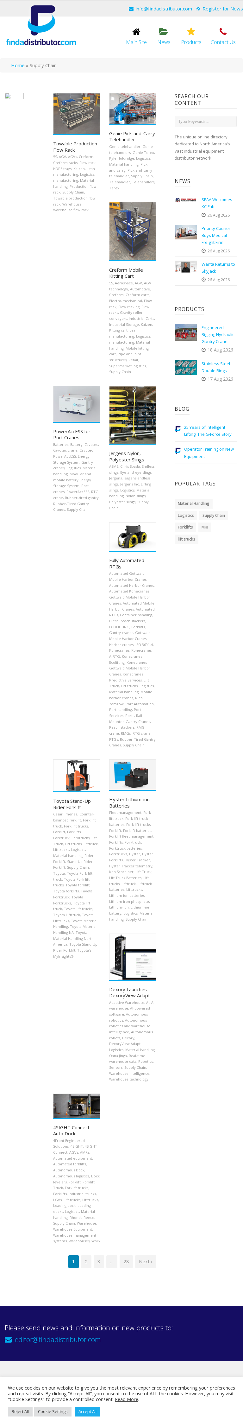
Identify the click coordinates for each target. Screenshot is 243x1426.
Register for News (222, 8)
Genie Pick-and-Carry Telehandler (132, 136)
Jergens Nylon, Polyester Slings (126, 456)
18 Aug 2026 (220, 350)
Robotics (145, 1061)
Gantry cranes (121, 632)
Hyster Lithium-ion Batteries (129, 802)
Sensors (115, 1067)
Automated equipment (72, 1158)
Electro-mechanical (125, 300)
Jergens (115, 478)
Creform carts (137, 294)
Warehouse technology (128, 1079)
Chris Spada (130, 466)
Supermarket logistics (127, 366)
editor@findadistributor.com (58, 1339)
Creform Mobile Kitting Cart (126, 273)
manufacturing (65, 180)
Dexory (128, 1038)
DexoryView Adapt (124, 1043)
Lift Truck (143, 871)
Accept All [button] (87, 1411)
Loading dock (64, 1205)
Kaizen (79, 168)
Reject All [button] (20, 1411)
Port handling (120, 709)
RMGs (126, 733)
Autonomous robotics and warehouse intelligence (129, 1026)
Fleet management (125, 812)
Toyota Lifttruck (66, 914)
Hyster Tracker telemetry (131, 866)
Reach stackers (121, 727)
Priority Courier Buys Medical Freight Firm (216, 235)
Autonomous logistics (71, 1176)
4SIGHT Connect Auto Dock (71, 1130)
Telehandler (119, 182)
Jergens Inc (129, 484)
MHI (205, 527)
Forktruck (61, 837)
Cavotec (91, 444)
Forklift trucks (76, 1187)
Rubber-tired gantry (82, 497)
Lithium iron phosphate (129, 901)
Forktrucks (81, 837)
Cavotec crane (65, 450)
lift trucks (186, 539)
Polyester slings (122, 501)
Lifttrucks (61, 849)
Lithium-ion (119, 907)
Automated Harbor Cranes (131, 585)
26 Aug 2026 (219, 215)
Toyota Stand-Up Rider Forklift (72, 804)
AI (147, 1002)
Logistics (87, 174)
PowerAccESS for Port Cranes (71, 434)
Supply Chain (73, 192)
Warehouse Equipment (72, 1229)
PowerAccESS (77, 491)
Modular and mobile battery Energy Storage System (72, 480)
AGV (62, 156)
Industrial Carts (141, 318)
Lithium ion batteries (127, 895)
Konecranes (119, 650)
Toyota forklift (77, 885)
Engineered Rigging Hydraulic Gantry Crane (218, 334)
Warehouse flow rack (71, 209)
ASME (113, 466)
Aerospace (124, 283)
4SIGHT (77, 1146)
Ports (129, 715)
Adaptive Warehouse (126, 1002)
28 (126, 1261)
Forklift (59, 831)
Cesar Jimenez (65, 814)
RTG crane (142, 733)
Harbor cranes (121, 644)
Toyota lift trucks (78, 908)
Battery (76, 444)
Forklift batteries (137, 830)
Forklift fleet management (131, 836)
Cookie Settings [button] (53, 1411)
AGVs (72, 156)
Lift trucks (129, 685)
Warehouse (72, 204)
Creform (86, 156)
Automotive (140, 289)
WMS (95, 1241)
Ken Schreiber (121, 871)
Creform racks (65, 162)
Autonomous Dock (68, 1170)
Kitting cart (118, 330)
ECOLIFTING (119, 626)
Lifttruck (91, 843)
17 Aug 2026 (220, 379)
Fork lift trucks (76, 826)
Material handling (124, 164)
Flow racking (129, 306)
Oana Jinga (118, 1055)
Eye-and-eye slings (136, 472)
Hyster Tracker (137, 860)
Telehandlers (143, 182)
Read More (126, 1399)
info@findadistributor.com (164, 8)
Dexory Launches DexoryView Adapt (129, 992)
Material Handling (193, 503)
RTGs (113, 739)
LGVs (57, 1199)
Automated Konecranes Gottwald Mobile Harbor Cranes (129, 597)
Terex (114, 188)
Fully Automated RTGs (126, 563)
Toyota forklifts (66, 891)
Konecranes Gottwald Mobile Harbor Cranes (129, 668)
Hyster (134, 854)
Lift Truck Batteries (125, 877)
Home (18, 65)
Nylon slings (136, 495)
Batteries (60, 444)
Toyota (59, 873)
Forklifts (138, 626)
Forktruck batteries (125, 848)
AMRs (84, 1152)
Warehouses (79, 1241)
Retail (133, 360)
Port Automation (140, 703)
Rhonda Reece (82, 1217)
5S (55, 156)
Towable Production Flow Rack (75, 146)
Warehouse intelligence (129, 1073)
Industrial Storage (124, 324)
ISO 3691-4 (144, 644)
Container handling (136, 614)
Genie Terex (143, 152)
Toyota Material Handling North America (73, 938)
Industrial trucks (82, 1193)
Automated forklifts (69, 1164)
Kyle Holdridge (121, 158)
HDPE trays (62, 168)
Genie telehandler (124, 146)
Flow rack (87, 162)
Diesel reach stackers (127, 620)
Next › (146, 1261)
